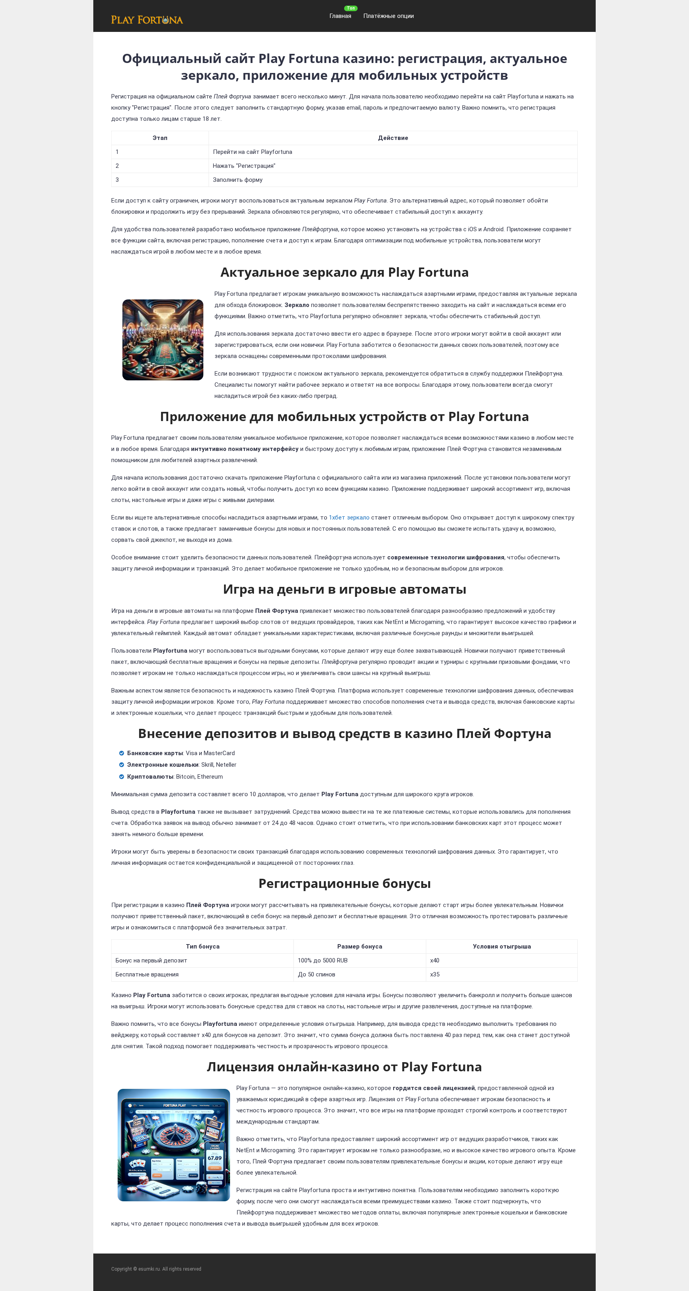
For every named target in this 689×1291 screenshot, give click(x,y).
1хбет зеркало (349, 517)
